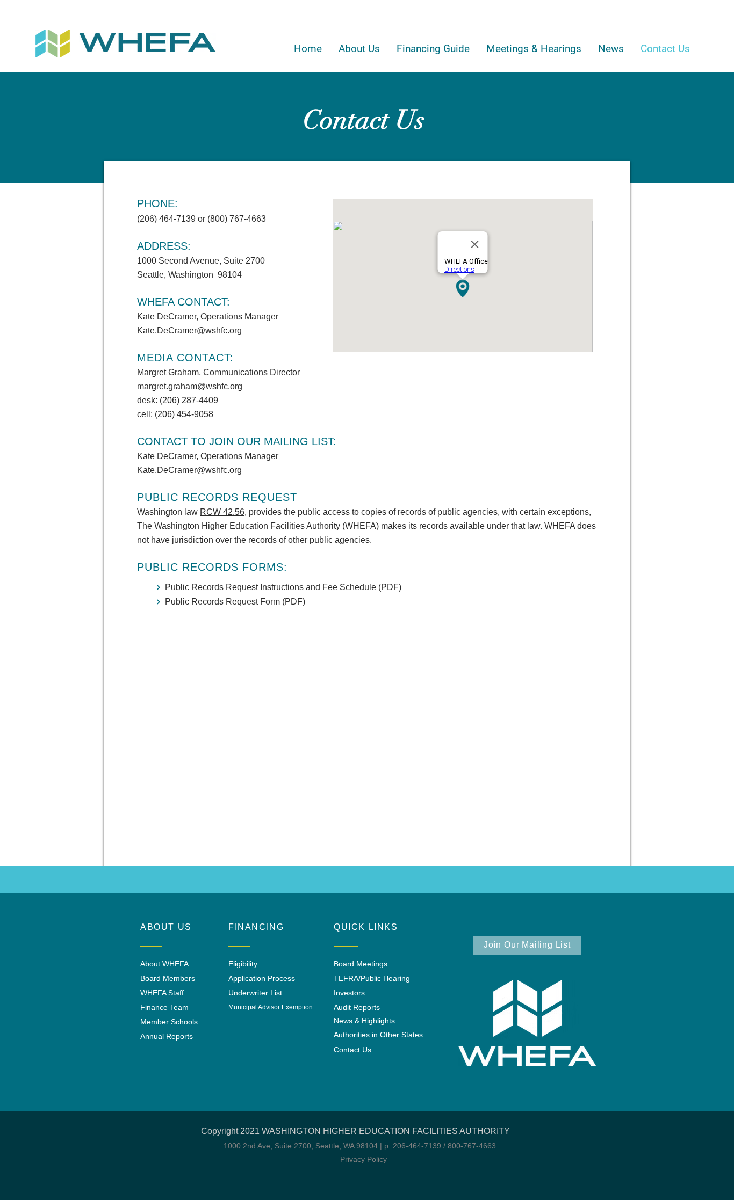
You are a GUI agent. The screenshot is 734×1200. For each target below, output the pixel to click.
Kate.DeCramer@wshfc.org (189, 330)
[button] (359, 48)
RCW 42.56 (222, 512)
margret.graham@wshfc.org (189, 386)
